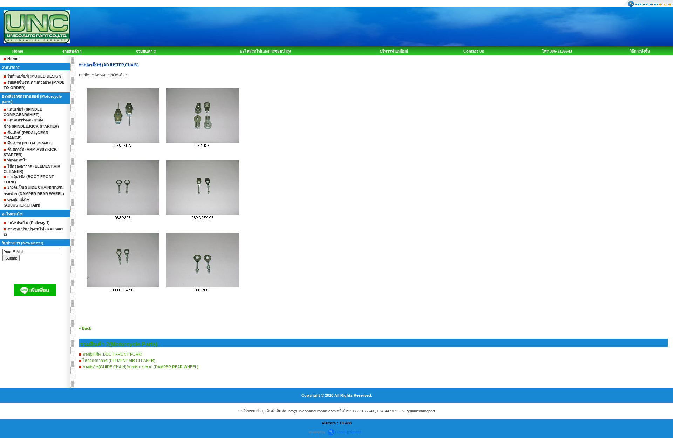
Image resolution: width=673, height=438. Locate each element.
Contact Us (473, 51)
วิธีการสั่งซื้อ (640, 51)
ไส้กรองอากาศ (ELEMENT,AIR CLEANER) (119, 360)
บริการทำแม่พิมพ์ (394, 51)
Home (17, 51)
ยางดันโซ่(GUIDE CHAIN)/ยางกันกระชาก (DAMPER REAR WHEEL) (140, 367)
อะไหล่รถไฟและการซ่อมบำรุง (265, 51)
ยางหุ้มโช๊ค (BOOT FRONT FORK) (112, 354)
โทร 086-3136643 (557, 51)
